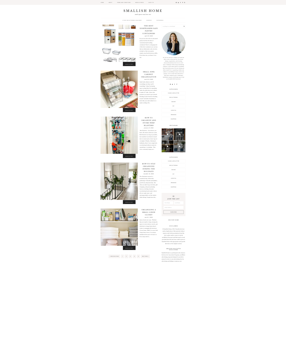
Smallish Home (143, 11)
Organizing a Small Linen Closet (149, 212)
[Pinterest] (177, 84)
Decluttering (173, 97)
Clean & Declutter (173, 93)
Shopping (173, 119)
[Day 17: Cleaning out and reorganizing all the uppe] (167, 134)
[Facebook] (175, 84)
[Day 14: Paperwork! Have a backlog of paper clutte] (179, 146)
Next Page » (145, 256)
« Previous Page (114, 256)
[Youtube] (172, 84)
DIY (173, 106)
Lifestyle (173, 110)
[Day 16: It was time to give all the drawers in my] (179, 134)
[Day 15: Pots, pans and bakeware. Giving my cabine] (167, 146)
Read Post (129, 64)
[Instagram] (170, 84)
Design (174, 101)
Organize (173, 114)
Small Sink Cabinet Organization (148, 74)
